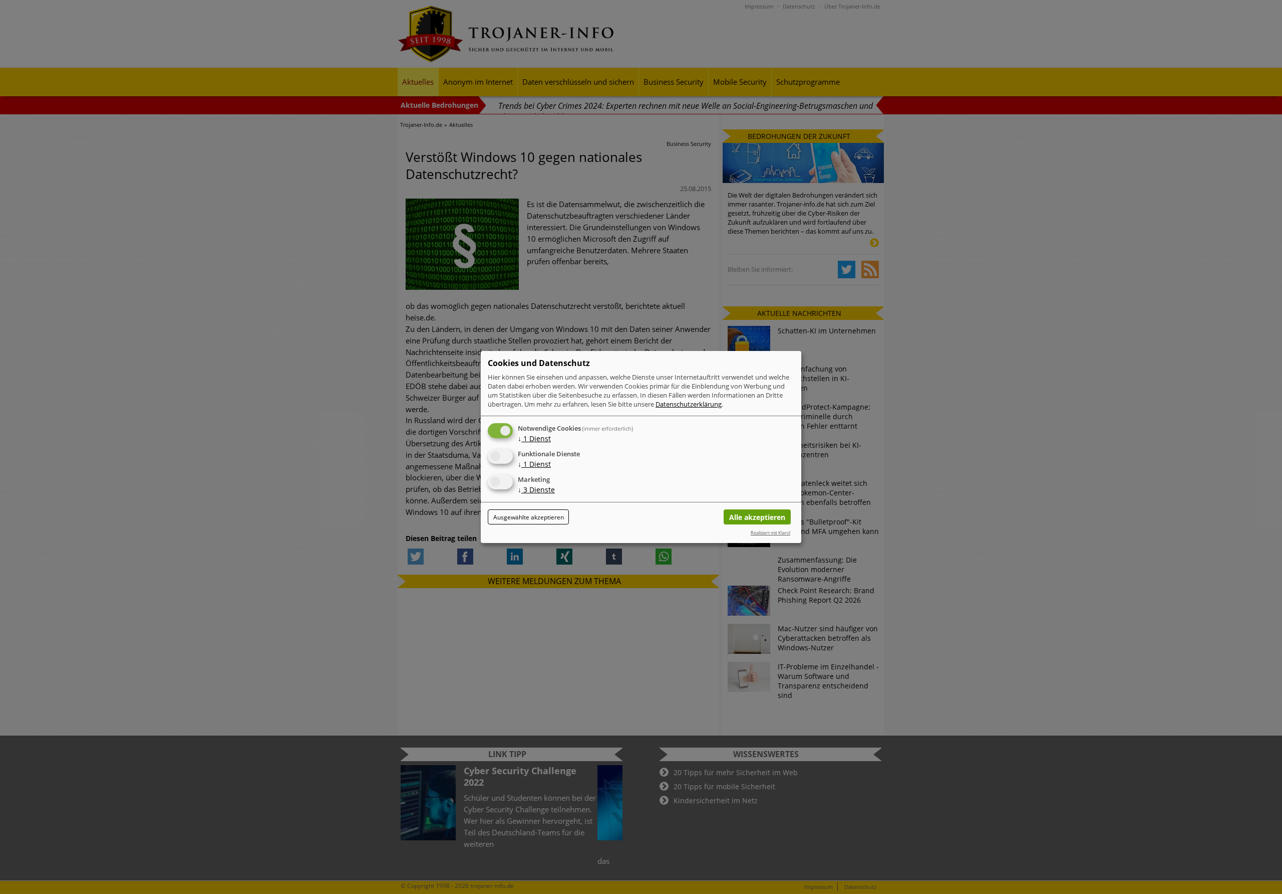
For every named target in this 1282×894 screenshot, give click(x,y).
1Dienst (534, 438)
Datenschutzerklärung (689, 404)
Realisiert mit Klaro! (770, 532)
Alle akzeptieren (757, 517)
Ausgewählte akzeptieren (528, 517)
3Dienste (536, 489)
